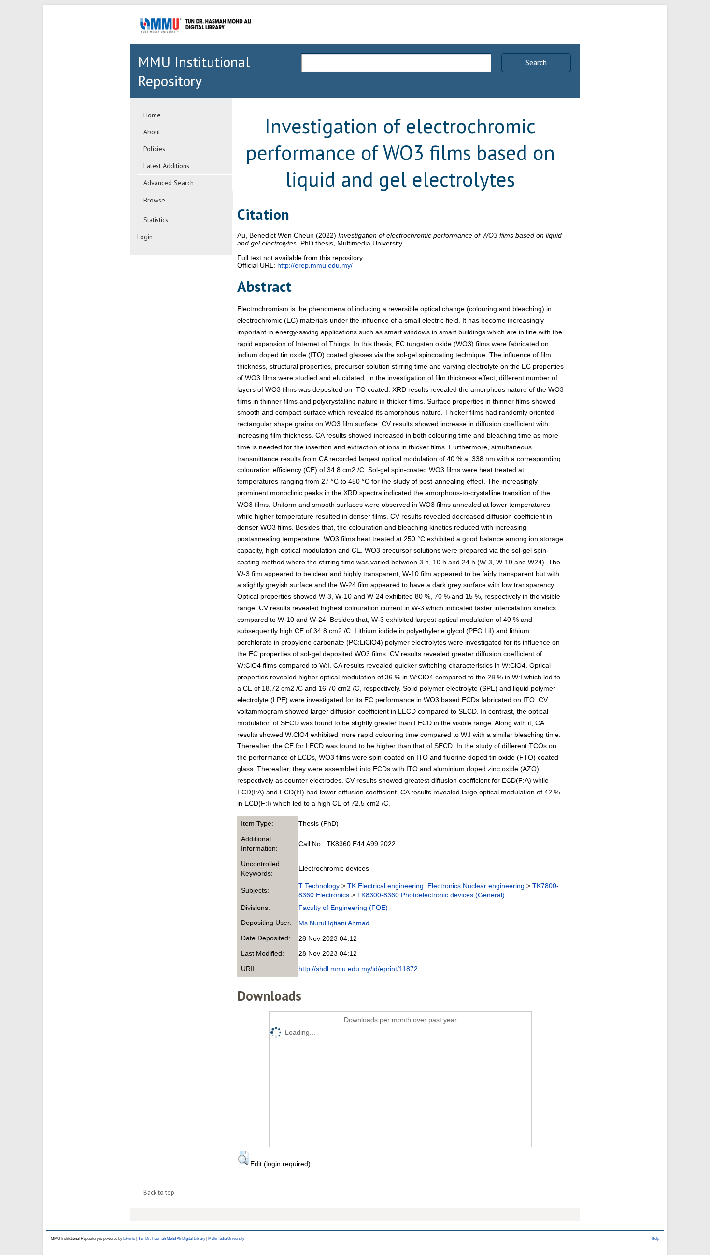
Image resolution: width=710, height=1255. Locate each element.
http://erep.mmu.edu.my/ (315, 265)
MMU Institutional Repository (194, 71)
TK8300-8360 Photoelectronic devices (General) (431, 895)
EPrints (129, 1238)
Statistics (155, 220)
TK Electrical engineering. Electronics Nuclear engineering (436, 886)
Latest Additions (166, 165)
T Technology (319, 886)
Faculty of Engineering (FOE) (343, 907)
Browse (154, 200)
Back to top (158, 1192)
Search (536, 62)
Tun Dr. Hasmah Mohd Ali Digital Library (171, 1238)
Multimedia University (226, 1238)
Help (655, 1238)
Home (152, 115)
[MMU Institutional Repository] (195, 42)
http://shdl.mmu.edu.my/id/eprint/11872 (358, 969)
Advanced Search (168, 182)
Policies (154, 148)
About (151, 132)
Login (145, 236)
